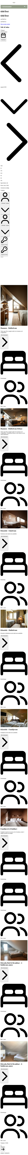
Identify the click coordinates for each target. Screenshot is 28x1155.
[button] (14, 63)
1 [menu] (24, 7)
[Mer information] (4, 348)
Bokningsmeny (7, 6)
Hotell (3, 30)
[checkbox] (1, 30)
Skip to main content (5, 24)
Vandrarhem (4, 32)
